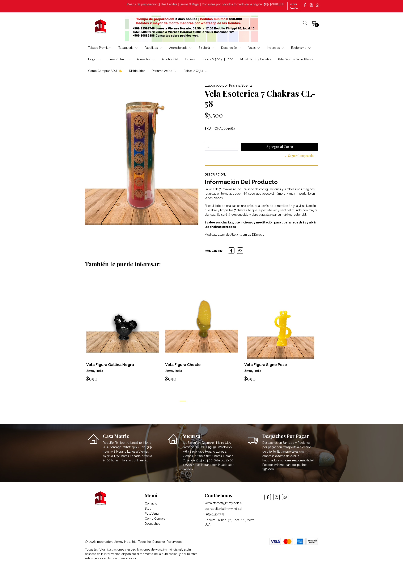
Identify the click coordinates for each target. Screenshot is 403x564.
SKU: (208, 128)
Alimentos (144, 59)
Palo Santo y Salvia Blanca (295, 59)
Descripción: (215, 174)
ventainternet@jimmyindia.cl (223, 503)
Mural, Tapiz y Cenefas (255, 59)
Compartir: (214, 251)
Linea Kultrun (117, 59)
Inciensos (274, 47)
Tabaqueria (126, 47)
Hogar (92, 59)
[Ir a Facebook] (305, 5)
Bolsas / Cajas (193, 71)
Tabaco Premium (99, 47)
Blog (148, 508)
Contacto (151, 503)
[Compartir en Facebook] (231, 251)
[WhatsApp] (318, 5)
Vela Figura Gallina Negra (110, 364)
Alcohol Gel (170, 59)
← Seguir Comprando (299, 156)
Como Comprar (155, 518)
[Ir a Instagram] (312, 5)
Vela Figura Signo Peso (265, 364)
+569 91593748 (214, 514)
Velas (252, 47)
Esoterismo (299, 47)
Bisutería (205, 47)
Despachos (152, 523)
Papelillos (152, 47)
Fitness (190, 59)
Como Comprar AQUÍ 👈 (105, 71)
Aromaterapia (178, 47)
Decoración (229, 47)
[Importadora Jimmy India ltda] (100, 27)
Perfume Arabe (162, 71)
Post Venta (152, 513)
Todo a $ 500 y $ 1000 (217, 59)
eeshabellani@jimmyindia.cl (223, 508)
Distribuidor (137, 71)
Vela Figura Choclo (183, 364)
